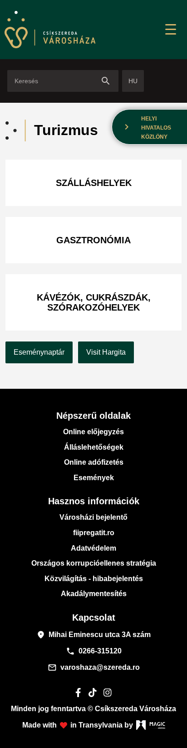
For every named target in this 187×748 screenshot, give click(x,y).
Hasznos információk (93, 501)
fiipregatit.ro (93, 533)
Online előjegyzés (93, 432)
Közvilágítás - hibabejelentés (93, 578)
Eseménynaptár (39, 352)
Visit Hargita (106, 352)
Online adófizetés (93, 462)
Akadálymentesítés (94, 593)
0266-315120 (94, 651)
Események (94, 478)
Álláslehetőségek (93, 447)
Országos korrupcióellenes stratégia (93, 563)
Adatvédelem (93, 548)
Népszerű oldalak (93, 416)
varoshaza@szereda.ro (94, 667)
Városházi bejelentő (93, 517)
